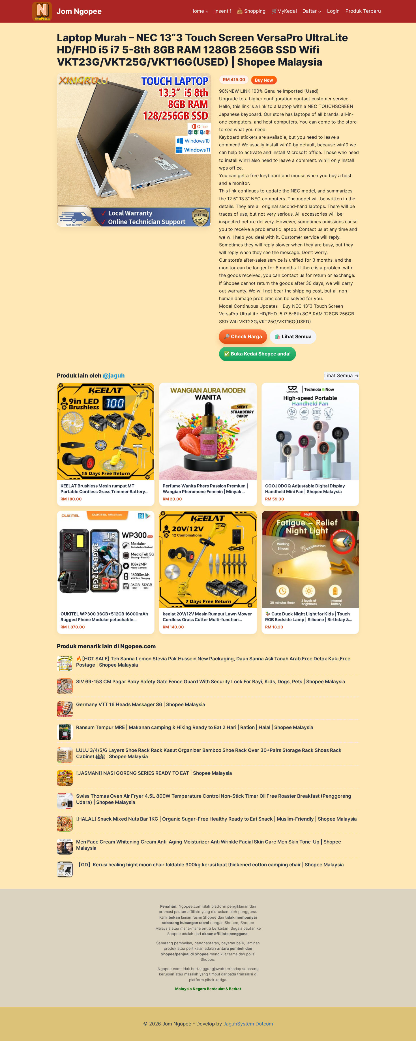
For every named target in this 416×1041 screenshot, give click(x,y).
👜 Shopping (251, 11)
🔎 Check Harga (243, 336)
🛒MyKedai (284, 11)
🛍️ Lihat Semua (293, 336)
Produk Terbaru (363, 11)
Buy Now (264, 80)
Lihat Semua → (341, 375)
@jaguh (114, 375)
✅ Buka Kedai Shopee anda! (257, 354)
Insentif (223, 11)
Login (333, 11)
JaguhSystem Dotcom (248, 1024)
